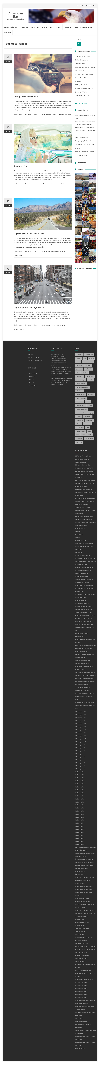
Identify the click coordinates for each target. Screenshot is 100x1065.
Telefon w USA (80, 931)
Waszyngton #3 (80, 763)
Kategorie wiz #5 (81, 985)
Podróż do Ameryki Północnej (85, 558)
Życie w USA (79, 874)
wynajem (79, 438)
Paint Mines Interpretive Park (84, 543)
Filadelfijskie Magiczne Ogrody (85, 672)
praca (87, 402)
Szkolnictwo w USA (81, 633)
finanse (91, 358)
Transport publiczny (81, 916)
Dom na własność (81, 952)
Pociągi (77, 895)
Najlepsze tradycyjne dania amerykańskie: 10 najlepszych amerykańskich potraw (85, 681)
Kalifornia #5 (79, 835)
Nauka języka (79, 934)
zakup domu (89, 438)
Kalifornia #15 (79, 805)
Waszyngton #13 (80, 733)
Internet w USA (80, 925)
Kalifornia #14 (79, 808)
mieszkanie (89, 376)
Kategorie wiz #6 (81, 982)
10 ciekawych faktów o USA (84, 693)
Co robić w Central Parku (83, 95)
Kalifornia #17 (79, 799)
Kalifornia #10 (79, 820)
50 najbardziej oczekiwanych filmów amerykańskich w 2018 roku (85, 706)
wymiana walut (87, 434)
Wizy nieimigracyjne (81, 1003)
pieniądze (79, 391)
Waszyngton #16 (80, 724)
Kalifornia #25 (79, 775)
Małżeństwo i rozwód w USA (84, 979)
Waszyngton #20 (80, 712)
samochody (52, 114)
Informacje (24, 27)
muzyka (90, 380)
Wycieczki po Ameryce (82, 901)
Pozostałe (68, 27)
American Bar (80, 6)
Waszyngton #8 (80, 748)
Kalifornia (88, 369)
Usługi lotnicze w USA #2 (83, 889)
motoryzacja (45, 114)
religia (78, 416)
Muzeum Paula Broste (82, 576)
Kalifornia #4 (79, 838)
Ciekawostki (47, 27)
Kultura (58, 27)
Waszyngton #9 (80, 745)
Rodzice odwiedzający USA (84, 624)
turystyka (79, 427)
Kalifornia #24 (79, 778)
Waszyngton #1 (80, 769)
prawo (90, 405)
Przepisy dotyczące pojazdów (85, 910)
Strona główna (10, 27)
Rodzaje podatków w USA (83, 621)
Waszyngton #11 (80, 739)
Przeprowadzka (80, 883)
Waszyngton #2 (80, 766)
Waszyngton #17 (80, 721)
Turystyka (35, 27)
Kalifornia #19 (79, 793)
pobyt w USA (80, 394)
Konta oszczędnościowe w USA (85, 645)
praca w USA (80, 405)
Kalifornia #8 (79, 826)
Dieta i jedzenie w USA (82, 663)
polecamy (79, 402)
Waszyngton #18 (80, 717)
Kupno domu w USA (81, 651)
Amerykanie (89, 354)
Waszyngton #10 (80, 742)
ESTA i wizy (79, 1018)
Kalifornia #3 (79, 841)
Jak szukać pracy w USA (83, 970)
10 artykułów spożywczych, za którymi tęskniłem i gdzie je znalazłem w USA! (84, 88)
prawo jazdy (80, 413)
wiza (89, 431)
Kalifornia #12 (79, 814)
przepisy (62, 251)
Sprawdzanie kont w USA (83, 648)
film (85, 358)
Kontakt (88, 6)
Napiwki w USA (80, 1048)
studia (78, 424)
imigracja (79, 365)
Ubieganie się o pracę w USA (84, 865)
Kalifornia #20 (79, 790)
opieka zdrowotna (82, 387)
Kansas (77, 537)
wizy (77, 434)
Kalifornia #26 (79, 772)
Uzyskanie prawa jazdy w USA (85, 913)
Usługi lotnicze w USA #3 (83, 886)
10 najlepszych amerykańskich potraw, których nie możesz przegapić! (84, 77)
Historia (78, 549)
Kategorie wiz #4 (81, 988)
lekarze (85, 372)
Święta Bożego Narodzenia (84, 859)
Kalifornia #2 (79, 844)
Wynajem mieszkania (82, 955)
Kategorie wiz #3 (81, 991)
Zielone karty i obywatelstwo (85, 1000)
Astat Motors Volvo (81, 103)
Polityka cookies (33, 357)
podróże (90, 394)
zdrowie (79, 442)
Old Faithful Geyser (81, 573)
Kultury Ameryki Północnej (84, 546)
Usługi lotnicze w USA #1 (83, 892)
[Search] (79, 44)
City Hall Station (80, 540)
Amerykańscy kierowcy (26, 96)
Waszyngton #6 (80, 754)
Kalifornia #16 (79, 802)
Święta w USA (79, 636)
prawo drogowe (54, 251)
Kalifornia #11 (79, 817)
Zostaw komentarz (65, 114)
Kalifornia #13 (79, 811)
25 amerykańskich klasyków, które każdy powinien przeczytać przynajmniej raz (84, 582)
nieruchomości (81, 383)
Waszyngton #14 (80, 730)
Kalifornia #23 (79, 781)
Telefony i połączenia (82, 928)
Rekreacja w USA (80, 657)
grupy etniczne (87, 362)
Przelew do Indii (80, 600)
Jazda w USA (20, 166)
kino (77, 372)
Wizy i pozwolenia (81, 1021)
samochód (79, 420)
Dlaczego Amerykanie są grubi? (85, 675)
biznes (78, 358)
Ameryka (79, 354)
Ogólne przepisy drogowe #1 (29, 307)
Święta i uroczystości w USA (84, 654)
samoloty (89, 420)
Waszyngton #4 (80, 760)
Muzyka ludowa (80, 669)
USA (87, 427)
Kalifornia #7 (79, 829)
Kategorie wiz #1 (81, 997)
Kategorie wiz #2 (81, 994)
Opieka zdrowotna (81, 943)
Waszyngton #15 (80, 727)
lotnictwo (79, 376)
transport (87, 424)
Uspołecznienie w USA (82, 660)
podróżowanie (81, 398)
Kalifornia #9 (79, 823)
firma (78, 362)
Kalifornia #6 (79, 832)
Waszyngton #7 (80, 751)
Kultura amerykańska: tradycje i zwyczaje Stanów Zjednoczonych (85, 525)
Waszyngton (80, 431)
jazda (42, 184)
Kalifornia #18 (79, 796)
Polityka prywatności (83, 27)
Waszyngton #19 (80, 715)
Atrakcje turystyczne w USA (84, 862)
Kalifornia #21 (79, 787)
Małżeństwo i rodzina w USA (84, 666)
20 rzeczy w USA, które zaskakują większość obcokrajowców (82, 60)
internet (88, 365)
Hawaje (77, 531)
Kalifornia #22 (79, 784)
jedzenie (79, 369)
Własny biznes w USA (82, 922)
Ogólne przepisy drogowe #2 (29, 234)
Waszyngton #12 (80, 736)
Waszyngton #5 (80, 757)
